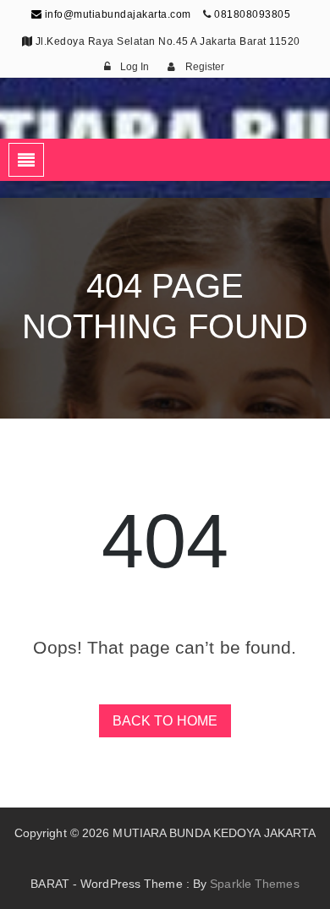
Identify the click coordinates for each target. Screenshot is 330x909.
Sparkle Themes (254, 883)
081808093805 (252, 14)
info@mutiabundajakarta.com (116, 14)
